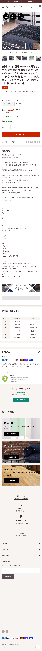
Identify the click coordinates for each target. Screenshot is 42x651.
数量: (3, 127)
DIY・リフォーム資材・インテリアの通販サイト (21, 1)
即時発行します (21, 511)
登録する (8, 576)
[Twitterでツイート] (35, 142)
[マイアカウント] (34, 7)
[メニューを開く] (3, 7)
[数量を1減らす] (8, 127)
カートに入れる (21, 134)
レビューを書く (21, 399)
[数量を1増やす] (20, 127)
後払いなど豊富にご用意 (21, 523)
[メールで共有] (38, 142)
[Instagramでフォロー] (7, 631)
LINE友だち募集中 (21, 536)
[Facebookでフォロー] (3, 631)
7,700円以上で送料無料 (21, 498)
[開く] (31, 7)
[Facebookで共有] (27, 142)
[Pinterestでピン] (31, 142)
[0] (38, 7)
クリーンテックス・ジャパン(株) (11, 91)
